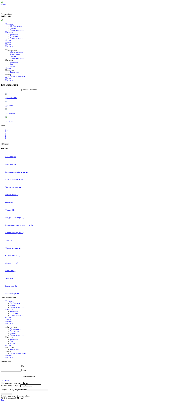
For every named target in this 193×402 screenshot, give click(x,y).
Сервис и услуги (16, 38)
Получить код (6, 394)
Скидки (8, 40)
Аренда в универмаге (18, 76)
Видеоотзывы (15, 54)
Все (6, 130)
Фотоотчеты (14, 72)
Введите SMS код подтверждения (14, 390)
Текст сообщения (28, 377)
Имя (23, 366)
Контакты (9, 46)
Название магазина (29, 90)
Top (2, 400)
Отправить (5, 380)
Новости (8, 44)
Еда (11, 64)
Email (24, 370)
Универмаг (9, 24)
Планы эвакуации (17, 30)
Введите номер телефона (10, 385)
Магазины (9, 32)
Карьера (13, 28)
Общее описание (16, 52)
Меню (3, 4)
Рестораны (14, 36)
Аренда (8, 42)
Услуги (12, 66)
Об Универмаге (16, 26)
